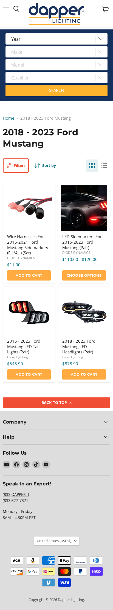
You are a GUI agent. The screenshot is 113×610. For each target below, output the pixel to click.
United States (54, 540)
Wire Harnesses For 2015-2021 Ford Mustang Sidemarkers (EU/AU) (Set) (27, 244)
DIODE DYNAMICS (21, 258)
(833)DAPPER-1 (16, 494)
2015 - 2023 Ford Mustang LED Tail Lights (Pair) (23, 346)
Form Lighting (17, 357)
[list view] (104, 166)
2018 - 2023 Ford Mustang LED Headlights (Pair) (78, 346)
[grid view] (92, 166)
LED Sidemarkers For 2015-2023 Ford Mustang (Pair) (82, 242)
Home (8, 118)
